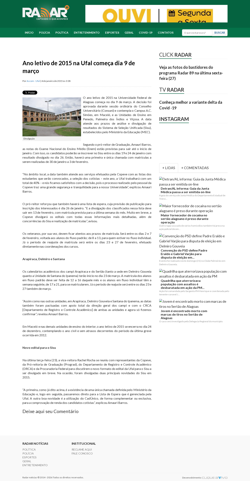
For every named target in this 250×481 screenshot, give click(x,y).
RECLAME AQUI (82, 449)
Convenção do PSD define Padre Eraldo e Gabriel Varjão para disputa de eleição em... (184, 254)
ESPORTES (112, 32)
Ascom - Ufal (33, 80)
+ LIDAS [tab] (168, 168)
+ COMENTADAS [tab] (195, 168)
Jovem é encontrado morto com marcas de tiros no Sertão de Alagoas (184, 314)
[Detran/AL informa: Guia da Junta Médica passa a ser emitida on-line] (194, 182)
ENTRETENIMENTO (87, 32)
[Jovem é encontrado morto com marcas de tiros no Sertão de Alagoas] (194, 304)
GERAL (129, 32)
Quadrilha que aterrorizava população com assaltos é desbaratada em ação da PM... (182, 284)
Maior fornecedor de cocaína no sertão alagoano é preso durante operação (184, 218)
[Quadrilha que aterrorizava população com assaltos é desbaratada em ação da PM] (194, 274)
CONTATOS (165, 32)
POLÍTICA (61, 32)
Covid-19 (145, 32)
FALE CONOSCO (82, 453)
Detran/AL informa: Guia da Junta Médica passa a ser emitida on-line (186, 190)
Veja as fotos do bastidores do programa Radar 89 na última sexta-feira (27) (191, 73)
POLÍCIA (44, 32)
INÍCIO (29, 32)
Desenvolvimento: (192, 477)
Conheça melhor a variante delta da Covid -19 (190, 105)
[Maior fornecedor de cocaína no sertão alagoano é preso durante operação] (194, 208)
